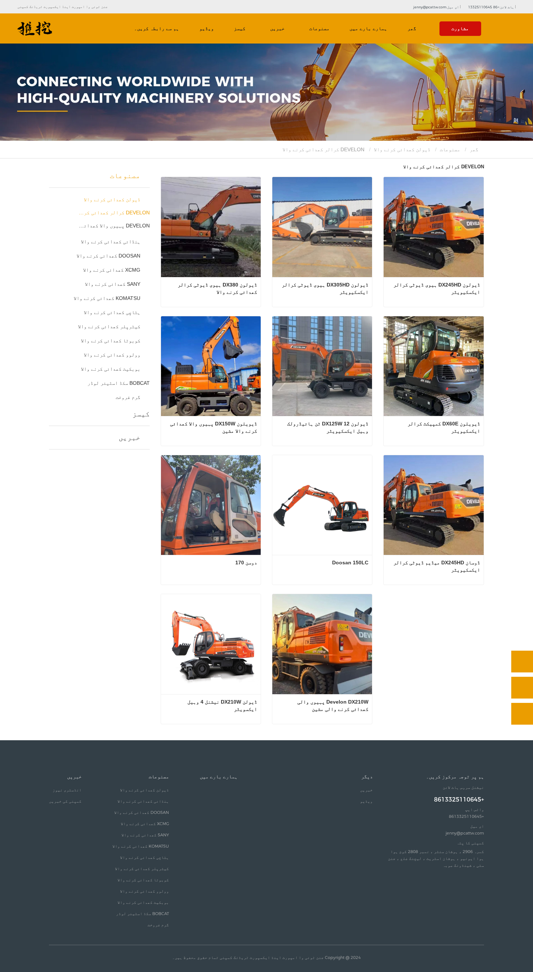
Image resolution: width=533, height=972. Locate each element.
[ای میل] (522, 688)
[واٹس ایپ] (522, 661)
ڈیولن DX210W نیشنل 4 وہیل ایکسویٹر (221, 705)
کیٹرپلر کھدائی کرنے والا (109, 326)
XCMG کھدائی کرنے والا (111, 270)
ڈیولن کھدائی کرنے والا (402, 149)
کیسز (239, 28)
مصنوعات (450, 149)
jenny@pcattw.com (465, 833)
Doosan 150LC (350, 562)
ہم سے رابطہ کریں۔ (156, 28)
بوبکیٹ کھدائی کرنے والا (110, 369)
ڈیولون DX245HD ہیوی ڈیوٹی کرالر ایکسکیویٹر (436, 288)
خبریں (129, 437)
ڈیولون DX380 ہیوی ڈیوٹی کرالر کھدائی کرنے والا (216, 288)
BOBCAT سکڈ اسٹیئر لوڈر (118, 383)
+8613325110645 (459, 799)
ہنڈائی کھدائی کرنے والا (110, 241)
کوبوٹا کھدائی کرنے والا (110, 340)
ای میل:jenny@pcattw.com (436, 7)
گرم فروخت (128, 397)
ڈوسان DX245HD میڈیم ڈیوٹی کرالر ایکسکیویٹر (436, 566)
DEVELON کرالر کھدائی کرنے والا (113, 212)
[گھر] (34, 28)
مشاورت (460, 28)
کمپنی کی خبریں (65, 801)
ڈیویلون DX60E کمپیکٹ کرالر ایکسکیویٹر (443, 427)
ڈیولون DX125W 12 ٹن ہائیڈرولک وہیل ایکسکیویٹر (327, 427)
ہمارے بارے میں (368, 28)
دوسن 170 (246, 562)
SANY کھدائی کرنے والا (112, 284)
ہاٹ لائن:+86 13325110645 (491, 7)
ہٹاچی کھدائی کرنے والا (112, 312)
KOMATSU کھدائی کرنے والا (107, 298)
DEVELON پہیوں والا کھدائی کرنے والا (113, 225)
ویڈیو (206, 28)
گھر (412, 28)
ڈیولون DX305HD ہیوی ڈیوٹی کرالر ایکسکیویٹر (324, 288)
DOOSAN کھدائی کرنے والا (108, 256)
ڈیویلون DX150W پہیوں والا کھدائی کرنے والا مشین (213, 427)
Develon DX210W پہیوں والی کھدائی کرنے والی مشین (332, 705)
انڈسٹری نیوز (67, 789)
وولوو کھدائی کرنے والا (112, 355)
